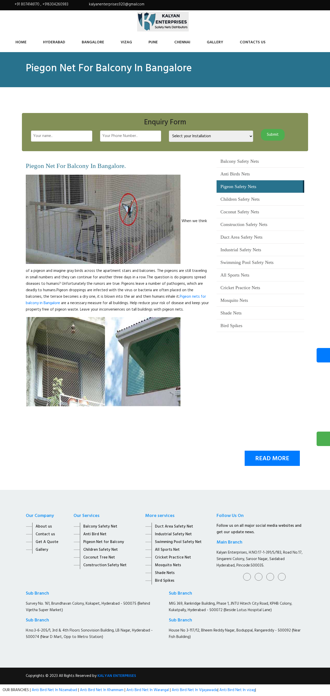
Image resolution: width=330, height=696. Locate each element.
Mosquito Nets (234, 300)
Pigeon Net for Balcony (103, 542)
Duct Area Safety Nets (241, 237)
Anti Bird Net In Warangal (147, 690)
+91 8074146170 (27, 4)
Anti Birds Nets (235, 173)
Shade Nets (231, 312)
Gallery (215, 42)
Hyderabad (54, 42)
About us (44, 526)
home (21, 42)
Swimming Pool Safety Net (178, 542)
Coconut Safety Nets (239, 211)
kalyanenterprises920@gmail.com (116, 4)
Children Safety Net (100, 550)
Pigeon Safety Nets (238, 186)
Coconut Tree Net (99, 557)
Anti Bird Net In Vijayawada (195, 690)
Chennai (182, 42)
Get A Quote (47, 542)
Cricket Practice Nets (240, 287)
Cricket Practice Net (173, 557)
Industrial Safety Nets (240, 249)
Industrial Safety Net (173, 534)
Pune (153, 42)
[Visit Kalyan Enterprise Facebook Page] (294, 7)
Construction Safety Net (105, 565)
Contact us (45, 534)
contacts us (253, 42)
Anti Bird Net (94, 534)
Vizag (126, 42)
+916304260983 (55, 4)
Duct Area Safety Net (174, 526)
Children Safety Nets (240, 199)
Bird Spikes (231, 325)
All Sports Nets (234, 275)
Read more (272, 459)
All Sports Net (167, 550)
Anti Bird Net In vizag (236, 690)
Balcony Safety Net (100, 526)
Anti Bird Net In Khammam (102, 690)
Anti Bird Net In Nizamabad (55, 690)
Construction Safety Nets (243, 224)
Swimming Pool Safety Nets (247, 262)
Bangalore (93, 42)
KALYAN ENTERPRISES (116, 676)
